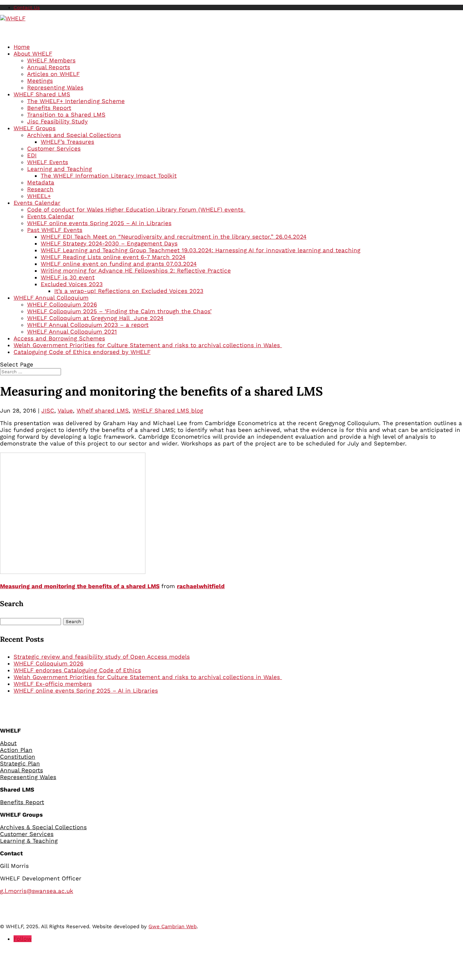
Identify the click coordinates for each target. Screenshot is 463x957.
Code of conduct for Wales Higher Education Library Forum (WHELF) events (136, 209)
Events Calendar (50, 216)
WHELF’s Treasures (67, 141)
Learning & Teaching (29, 840)
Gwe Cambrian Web (172, 926)
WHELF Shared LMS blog (168, 410)
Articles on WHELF (53, 74)
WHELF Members (51, 60)
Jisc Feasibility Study (57, 121)
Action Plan (16, 749)
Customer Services (54, 148)
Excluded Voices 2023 (72, 284)
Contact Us (27, 7)
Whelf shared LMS (103, 410)
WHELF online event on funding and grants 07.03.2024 (119, 263)
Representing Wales (55, 87)
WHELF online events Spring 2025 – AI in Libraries (99, 223)
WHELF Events (47, 162)
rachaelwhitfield (201, 586)
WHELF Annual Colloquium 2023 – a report (87, 324)
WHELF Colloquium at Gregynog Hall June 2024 (95, 318)
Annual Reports (48, 67)
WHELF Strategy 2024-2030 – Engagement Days (109, 243)
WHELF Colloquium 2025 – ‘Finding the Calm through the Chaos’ (119, 311)
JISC (47, 410)
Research (40, 189)
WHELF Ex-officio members (53, 683)
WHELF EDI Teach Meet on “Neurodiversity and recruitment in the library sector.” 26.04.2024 (173, 236)
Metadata (40, 182)
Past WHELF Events (54, 229)
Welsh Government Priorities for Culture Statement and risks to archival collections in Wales (148, 677)
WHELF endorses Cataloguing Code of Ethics (77, 670)
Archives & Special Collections (43, 827)
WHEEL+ (39, 196)
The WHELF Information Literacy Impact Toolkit (109, 175)
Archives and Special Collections (74, 135)
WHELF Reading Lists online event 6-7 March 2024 (113, 257)
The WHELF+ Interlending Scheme (76, 101)
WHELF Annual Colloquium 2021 (72, 331)
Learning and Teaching (59, 168)
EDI (32, 155)
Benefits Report (49, 107)
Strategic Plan (20, 763)
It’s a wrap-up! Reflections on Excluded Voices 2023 (128, 290)
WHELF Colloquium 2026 (62, 304)
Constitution (17, 756)
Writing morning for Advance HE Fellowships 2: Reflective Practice (136, 270)
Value (65, 410)
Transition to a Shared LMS (66, 114)
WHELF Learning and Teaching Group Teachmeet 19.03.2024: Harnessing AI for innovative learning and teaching (200, 250)
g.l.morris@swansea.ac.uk (36, 891)
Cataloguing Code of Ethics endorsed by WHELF (82, 351)
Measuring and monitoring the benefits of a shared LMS (80, 586)
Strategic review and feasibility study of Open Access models (102, 656)
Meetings (40, 80)
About (8, 743)
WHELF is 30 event (68, 277)
